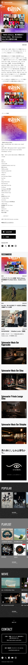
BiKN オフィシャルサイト (8, 222)
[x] (6, 246)
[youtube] (12, 246)
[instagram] (16, 246)
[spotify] (2, 246)
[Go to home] (6, 2)
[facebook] (9, 246)
